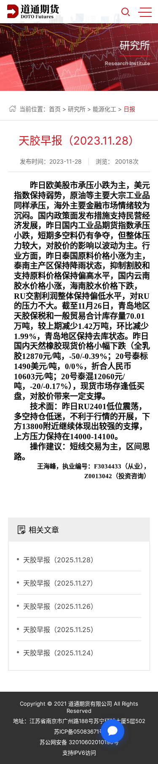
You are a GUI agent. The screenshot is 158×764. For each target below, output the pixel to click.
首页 (55, 108)
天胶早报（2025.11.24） (60, 653)
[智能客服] (112, 731)
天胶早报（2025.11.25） (60, 629)
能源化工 (104, 108)
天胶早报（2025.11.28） (60, 560)
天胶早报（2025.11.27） (60, 583)
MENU (145, 11)
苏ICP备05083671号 (79, 731)
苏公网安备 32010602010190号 (79, 742)
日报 (129, 108)
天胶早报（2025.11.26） (60, 606)
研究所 (77, 108)
